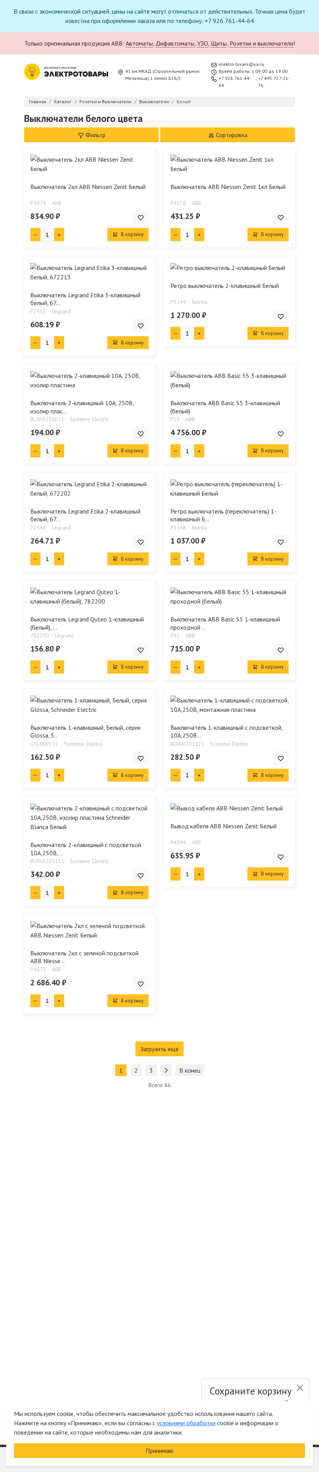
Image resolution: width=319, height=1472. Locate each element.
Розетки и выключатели (261, 43)
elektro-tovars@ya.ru (241, 64)
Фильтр (94, 135)
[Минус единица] (35, 234)
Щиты (219, 43)
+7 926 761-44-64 (235, 81)
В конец (189, 1070)
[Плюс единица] (59, 234)
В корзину (132, 234)
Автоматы (139, 43)
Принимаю (159, 1450)
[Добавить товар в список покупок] (141, 217)
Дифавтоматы (175, 43)
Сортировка (230, 135)
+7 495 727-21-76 (274, 81)
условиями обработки (186, 1423)
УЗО (202, 43)
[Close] (300, 1388)
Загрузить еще (159, 1049)
